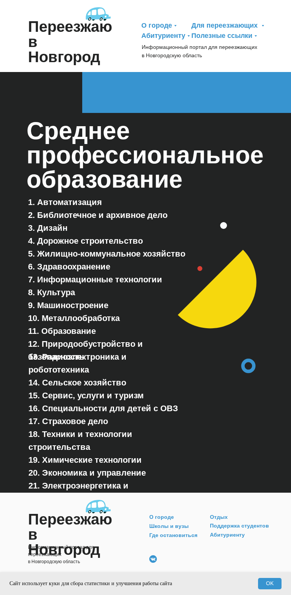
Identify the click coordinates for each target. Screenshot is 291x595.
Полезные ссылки (221, 35)
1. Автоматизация (65, 202)
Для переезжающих (225, 25)
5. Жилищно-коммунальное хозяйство (106, 253)
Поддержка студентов (239, 526)
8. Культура (51, 292)
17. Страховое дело (68, 421)
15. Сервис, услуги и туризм (86, 395)
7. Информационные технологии (95, 279)
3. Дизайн (47, 228)
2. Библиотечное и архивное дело (97, 215)
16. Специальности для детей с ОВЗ (103, 408)
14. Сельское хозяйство (77, 382)
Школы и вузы (169, 526)
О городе (156, 25)
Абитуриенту (163, 35)
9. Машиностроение (68, 305)
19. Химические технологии (85, 460)
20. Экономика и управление (87, 473)
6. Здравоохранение (69, 266)
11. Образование (62, 331)
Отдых (219, 517)
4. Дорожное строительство (85, 241)
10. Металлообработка (74, 318)
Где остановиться (173, 535)
